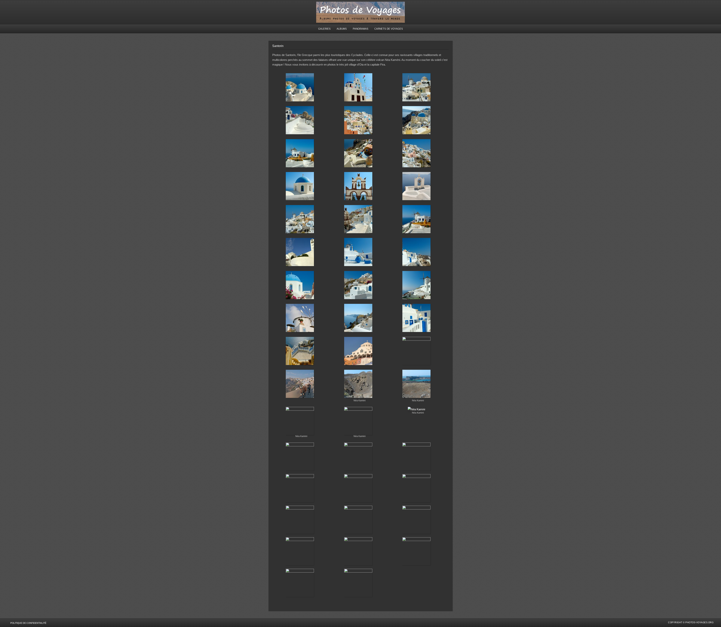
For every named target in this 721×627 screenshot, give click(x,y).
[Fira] (300, 253)
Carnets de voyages (388, 28)
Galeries (324, 28)
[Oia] (300, 88)
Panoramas (360, 28)
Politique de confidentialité (28, 623)
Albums (342, 28)
